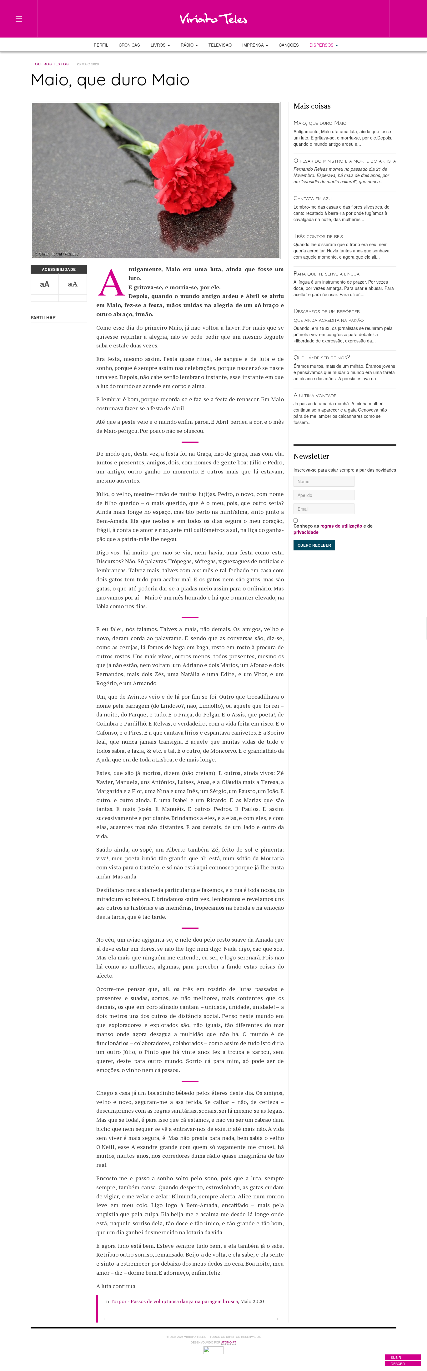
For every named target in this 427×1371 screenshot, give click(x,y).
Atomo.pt (228, 1342)
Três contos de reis (318, 236)
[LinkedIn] (352, 18)
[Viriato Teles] (213, 18)
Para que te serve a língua (326, 273)
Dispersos (322, 45)
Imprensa (253, 45)
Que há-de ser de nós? (322, 357)
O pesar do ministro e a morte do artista (345, 160)
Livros (159, 45)
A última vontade (315, 395)
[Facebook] (341, 18)
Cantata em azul (314, 198)
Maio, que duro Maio (320, 122)
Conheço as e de (333, 529)
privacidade (306, 532)
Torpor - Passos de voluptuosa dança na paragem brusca (174, 1301)
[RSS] (375, 18)
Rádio (188, 45)
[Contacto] (364, 18)
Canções (289, 45)
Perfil (101, 45)
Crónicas (129, 45)
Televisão (220, 45)
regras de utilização (341, 526)
